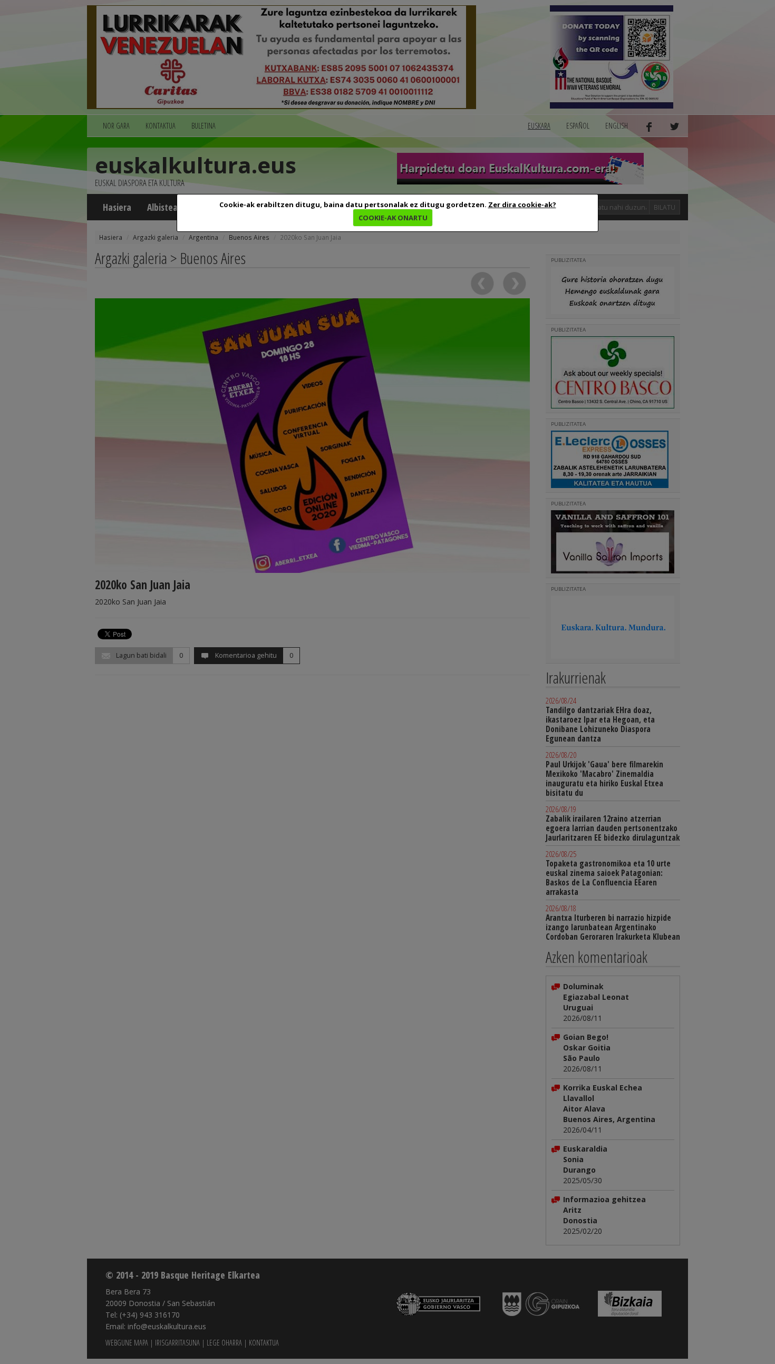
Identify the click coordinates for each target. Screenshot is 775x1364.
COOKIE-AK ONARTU (393, 217)
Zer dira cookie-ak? (522, 204)
